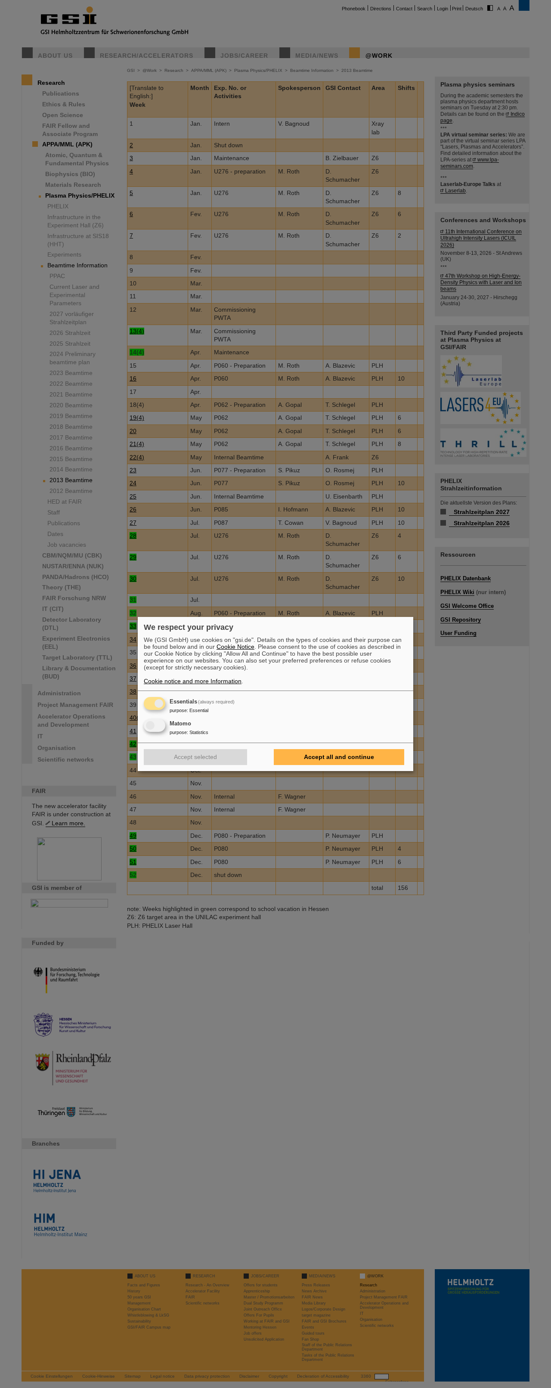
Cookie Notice (235, 646)
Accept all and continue (339, 756)
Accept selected (195, 756)
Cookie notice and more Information (192, 681)
